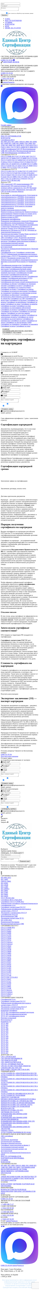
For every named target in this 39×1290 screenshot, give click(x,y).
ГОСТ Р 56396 (27, 175)
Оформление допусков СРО (26, 189)
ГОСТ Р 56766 (22, 167)
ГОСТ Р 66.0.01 (21, 178)
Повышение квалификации (10, 219)
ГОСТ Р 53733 (27, 160)
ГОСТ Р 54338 (10, 164)
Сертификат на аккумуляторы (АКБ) (19, 322)
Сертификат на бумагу (9, 289)
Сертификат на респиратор (27, 309)
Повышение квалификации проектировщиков (19, 222)
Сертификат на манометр (29, 324)
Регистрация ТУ (22, 261)
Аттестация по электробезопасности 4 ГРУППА (18, 201)
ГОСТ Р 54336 (6, 165)
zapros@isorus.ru (8, 82)
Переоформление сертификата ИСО (18, 153)
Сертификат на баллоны (18, 300)
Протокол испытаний (8, 261)
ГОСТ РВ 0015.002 (13, 180)
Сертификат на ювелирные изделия (24, 293)
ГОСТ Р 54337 (17, 165)
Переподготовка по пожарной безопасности (16, 215)
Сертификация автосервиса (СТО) (20, 278)
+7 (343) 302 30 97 (7, 1211)
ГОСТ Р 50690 (21, 158)
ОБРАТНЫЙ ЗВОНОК (11, 62)
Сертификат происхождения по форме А (22, 241)
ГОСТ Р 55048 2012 (8, 156)
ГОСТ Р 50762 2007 (22, 156)
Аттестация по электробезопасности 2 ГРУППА (18, 198)
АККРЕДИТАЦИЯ (8, 1176)
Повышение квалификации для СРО (17, 224)
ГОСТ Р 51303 (6, 171)
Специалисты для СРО (21, 188)
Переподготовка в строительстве (12, 212)
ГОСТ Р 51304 (17, 171)
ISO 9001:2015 (6, 142)
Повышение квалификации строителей (15, 221)
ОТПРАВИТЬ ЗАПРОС (9, 809)
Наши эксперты (30, 234)
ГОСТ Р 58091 (12, 177)
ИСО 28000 (29, 147)
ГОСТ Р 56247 (6, 175)
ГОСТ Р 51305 (27, 171)
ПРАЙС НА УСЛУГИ (13, 28)
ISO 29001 (28, 143)
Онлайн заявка (6, 125)
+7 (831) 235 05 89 (7, 1215)
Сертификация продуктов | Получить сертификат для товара (17, 331)
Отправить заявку (7, 409)
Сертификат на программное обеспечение (16, 308)
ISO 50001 (9, 145)
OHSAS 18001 (24, 142)
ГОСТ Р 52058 (17, 160)
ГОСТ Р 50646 (27, 165)
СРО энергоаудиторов (18, 186)
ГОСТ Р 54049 (21, 164)
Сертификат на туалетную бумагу (19, 287)
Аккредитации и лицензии (13, 236)
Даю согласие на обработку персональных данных (20, 13)
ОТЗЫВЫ (8, 22)
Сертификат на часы (23, 326)
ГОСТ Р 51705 (32, 158)
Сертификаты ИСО (8, 140)
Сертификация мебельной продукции (14, 280)
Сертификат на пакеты (25, 289)
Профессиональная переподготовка (13, 210)
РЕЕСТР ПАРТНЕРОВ (13, 20)
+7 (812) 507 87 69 (7, 78)
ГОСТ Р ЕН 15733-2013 (25, 173)
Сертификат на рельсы (9, 309)
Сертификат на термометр (10, 324)
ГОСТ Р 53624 (25, 162)
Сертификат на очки (23, 306)
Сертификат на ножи (8, 306)
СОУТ (15, 237)
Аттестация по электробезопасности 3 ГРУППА (18, 200)
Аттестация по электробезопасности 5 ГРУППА (18, 203)
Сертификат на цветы (18, 315)
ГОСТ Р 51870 (6, 160)
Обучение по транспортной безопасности (18, 231)
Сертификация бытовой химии (20, 269)
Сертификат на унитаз (25, 317)
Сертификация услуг (8, 252)
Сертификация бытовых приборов (13, 271)
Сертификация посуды (19, 276)
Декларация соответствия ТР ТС (18, 258)
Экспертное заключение (26, 237)
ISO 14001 (15, 142)
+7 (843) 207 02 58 (7, 1219)
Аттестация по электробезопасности (14, 195)
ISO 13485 (12, 143)
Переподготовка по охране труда (25, 213)
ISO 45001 (33, 142)
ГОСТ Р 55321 (12, 167)
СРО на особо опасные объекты (12, 191)
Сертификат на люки (12, 304)
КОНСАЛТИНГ (6, 1184)
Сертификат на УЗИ (17, 298)
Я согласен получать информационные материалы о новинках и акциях (21, 406)
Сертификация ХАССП (13, 149)
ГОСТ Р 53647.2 (23, 177)
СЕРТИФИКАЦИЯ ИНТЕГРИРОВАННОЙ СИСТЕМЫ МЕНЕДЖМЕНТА (18, 1169)
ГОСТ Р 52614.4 (14, 162)
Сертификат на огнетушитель (11, 319)
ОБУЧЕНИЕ (17, 1184)
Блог (25, 236)
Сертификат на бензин (9, 284)
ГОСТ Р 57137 (17, 175)
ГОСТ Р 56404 (10, 158)
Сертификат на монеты (29, 304)
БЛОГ (7, 26)
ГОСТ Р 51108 (10, 178)
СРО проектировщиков (21, 184)
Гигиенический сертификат (10, 239)
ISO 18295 (16, 145)
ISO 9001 (4, 1165)
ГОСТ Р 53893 (32, 164)
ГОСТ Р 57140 (12, 173)
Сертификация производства (11, 265)
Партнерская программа (9, 234)
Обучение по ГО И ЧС (19, 230)
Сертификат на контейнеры (16, 302)
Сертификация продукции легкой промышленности (19, 282)
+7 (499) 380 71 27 (7, 1204)
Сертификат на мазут (14, 285)
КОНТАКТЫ (9, 24)
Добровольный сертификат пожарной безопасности (19, 260)
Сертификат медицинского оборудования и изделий (15, 296)
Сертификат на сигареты (10, 311)
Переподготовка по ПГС (9, 217)
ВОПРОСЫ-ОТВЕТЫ (9, 1189)
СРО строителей (7, 184)
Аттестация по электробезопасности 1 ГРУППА (19, 196)
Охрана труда (12, 228)
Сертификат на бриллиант (10, 295)
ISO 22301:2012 (10, 151)
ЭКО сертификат (7, 237)
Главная (5, 329)
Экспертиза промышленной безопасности (16, 249)
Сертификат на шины (18, 321)
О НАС (7, 19)
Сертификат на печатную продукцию (14, 291)
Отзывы (21, 234)
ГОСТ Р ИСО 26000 (18, 147)
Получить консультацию (9, 756)
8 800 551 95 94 (6, 754)
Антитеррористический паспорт (12, 243)
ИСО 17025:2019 (27, 145)
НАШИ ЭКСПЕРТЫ (22, 1176)
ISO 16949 (4, 143)
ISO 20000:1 (20, 143)
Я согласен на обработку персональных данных (21, 404)
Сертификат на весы (8, 326)
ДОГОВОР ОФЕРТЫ (8, 1180)
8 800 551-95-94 (6, 1265)
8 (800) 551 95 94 (7, 60)
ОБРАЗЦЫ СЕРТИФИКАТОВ (24, 1191)
